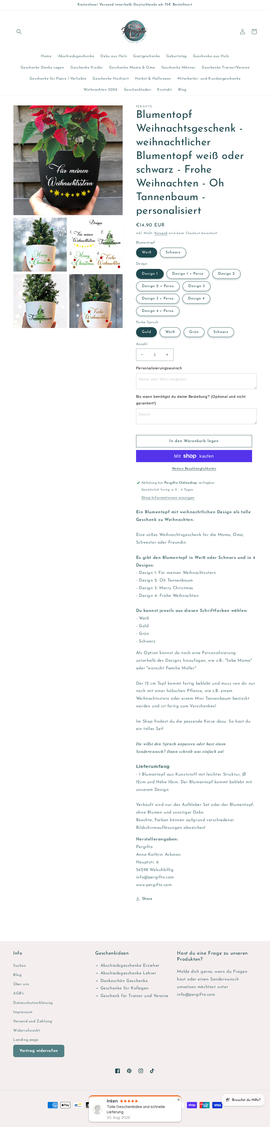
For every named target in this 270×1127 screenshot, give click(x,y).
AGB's (18, 993)
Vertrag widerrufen (39, 1051)
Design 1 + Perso (188, 274)
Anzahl (141, 344)
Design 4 (196, 299)
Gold (146, 332)
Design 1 (150, 274)
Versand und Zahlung (32, 1021)
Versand (160, 233)
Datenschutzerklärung (33, 1003)
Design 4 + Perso (158, 311)
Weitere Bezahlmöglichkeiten (194, 468)
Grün (194, 332)
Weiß (146, 252)
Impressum (22, 1012)
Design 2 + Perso (158, 286)
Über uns (21, 984)
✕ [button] (178, 1100)
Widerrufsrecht (26, 1031)
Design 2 (226, 274)
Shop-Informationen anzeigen (168, 498)
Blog (17, 975)
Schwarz (173, 252)
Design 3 (196, 286)
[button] (19, 31)
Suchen (19, 966)
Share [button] (147, 899)
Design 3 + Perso (158, 299)
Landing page (25, 1040)
